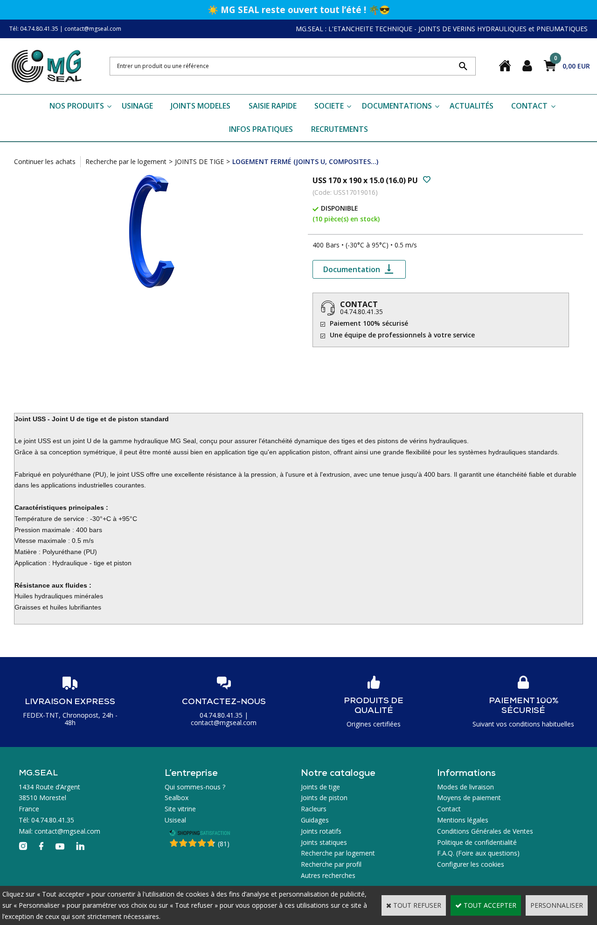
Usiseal (175, 819)
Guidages (315, 819)
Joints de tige (320, 786)
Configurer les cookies (470, 864)
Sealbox (176, 797)
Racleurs (313, 808)
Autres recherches (328, 875)
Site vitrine (180, 808)
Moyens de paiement (469, 797)
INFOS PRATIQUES (261, 129)
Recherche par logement (338, 853)
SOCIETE (329, 106)
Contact (449, 808)
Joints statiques (324, 842)
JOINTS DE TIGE (199, 161)
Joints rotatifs (321, 831)
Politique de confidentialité (477, 842)
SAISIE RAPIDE (273, 106)
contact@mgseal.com (92, 29)
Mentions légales (462, 819)
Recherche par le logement (126, 161)
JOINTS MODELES (200, 106)
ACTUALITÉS (471, 106)
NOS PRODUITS (76, 106)
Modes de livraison (465, 786)
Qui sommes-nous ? (195, 786)
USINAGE (137, 106)
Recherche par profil (331, 864)
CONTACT (529, 106)
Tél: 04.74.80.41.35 (33, 29)
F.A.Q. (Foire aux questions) (478, 853)
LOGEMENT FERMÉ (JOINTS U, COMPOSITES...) (305, 161)
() (223, 843)
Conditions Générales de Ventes (485, 831)
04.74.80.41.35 (361, 311)
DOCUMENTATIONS (397, 106)
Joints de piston (324, 797)
